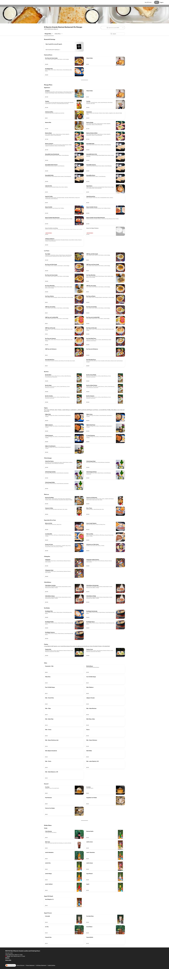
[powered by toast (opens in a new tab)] (10, 965)
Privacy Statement (30, 965)
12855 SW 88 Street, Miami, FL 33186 (14, 954)
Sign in (161, 2)
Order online (8, 960)
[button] (49, 34)
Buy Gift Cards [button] (148, 2)
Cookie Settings (51, 965)
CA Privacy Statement (41, 965)
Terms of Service (20, 965)
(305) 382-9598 (9, 953)
